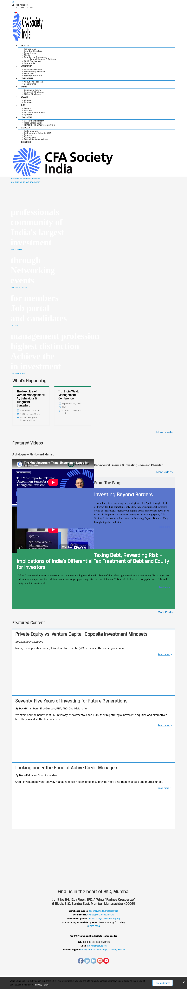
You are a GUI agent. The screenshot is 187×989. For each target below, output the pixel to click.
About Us (25, 45)
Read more (164, 526)
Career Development (34, 121)
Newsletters (27, 7)
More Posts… (166, 612)
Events (24, 86)
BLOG (23, 105)
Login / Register (21, 5)
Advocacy (25, 127)
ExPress (28, 110)
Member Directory (33, 75)
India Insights (31, 131)
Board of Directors (33, 51)
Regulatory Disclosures (35, 57)
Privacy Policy (41, 984)
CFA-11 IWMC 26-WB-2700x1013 (25, 178)
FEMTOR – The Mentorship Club (39, 125)
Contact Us (29, 63)
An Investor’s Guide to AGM (37, 133)
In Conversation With (34, 112)
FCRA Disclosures (32, 61)
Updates (28, 114)
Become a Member (33, 69)
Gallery (24, 97)
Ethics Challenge (32, 94)
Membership (26, 66)
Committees (30, 53)
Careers (15, 325)
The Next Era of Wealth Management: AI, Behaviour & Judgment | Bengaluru (31, 398)
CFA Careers (26, 117)
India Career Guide (33, 123)
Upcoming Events (32, 90)
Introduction (30, 49)
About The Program (33, 82)
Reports (28, 135)
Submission (30, 137)
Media (27, 55)
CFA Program (27, 78)
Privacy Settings (162, 983)
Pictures (28, 102)
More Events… (165, 432)
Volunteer (29, 73)
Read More (16, 249)
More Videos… (165, 472)
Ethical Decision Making (36, 139)
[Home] (62, 162)
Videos (27, 100)
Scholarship (30, 84)
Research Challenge (34, 92)
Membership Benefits (34, 71)
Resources (26, 142)
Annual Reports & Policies (43, 59)
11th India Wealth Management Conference (69, 394)
